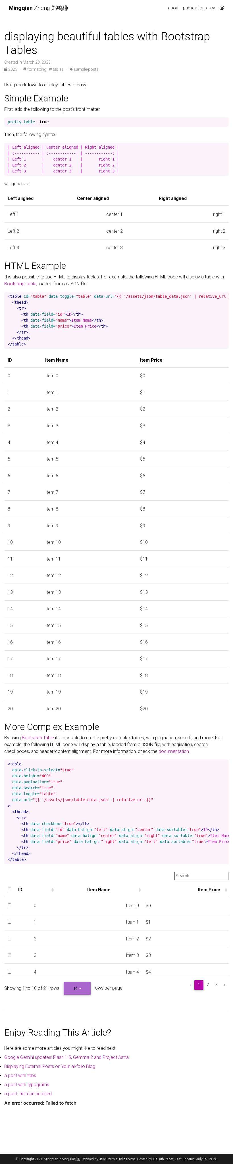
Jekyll (103, 1159)
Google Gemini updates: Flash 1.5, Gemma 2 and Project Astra (66, 1057)
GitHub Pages (163, 1159)
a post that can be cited (28, 1093)
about (174, 8)
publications (195, 8)
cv (212, 8)
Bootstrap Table (20, 283)
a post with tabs (20, 1075)
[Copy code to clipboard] (224, 122)
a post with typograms (26, 1084)
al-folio (120, 1159)
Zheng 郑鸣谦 (38, 8)
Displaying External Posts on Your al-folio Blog (49, 1066)
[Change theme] (220, 6)
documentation (174, 751)
